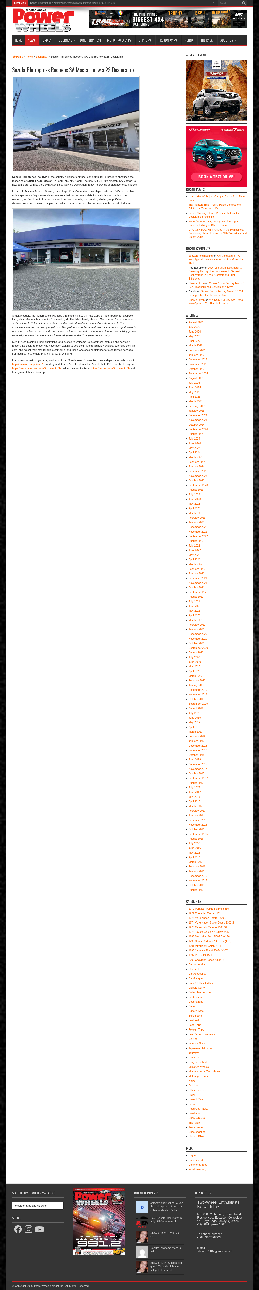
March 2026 (195, 345)
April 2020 (194, 671)
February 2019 (197, 736)
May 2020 (194, 666)
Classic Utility (197, 987)
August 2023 (196, 489)
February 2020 (197, 680)
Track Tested (196, 1127)
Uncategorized (197, 1131)
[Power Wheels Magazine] (43, 29)
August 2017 (196, 782)
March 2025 (195, 401)
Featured (194, 1020)
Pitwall (192, 1094)
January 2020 (196, 685)
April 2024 (194, 452)
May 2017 (194, 796)
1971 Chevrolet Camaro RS (205, 913)
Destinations (196, 1001)
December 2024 (198, 415)
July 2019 (194, 713)
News (31, 40)
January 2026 (196, 354)
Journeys (65, 40)
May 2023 (194, 503)
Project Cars (167, 40)
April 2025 (194, 396)
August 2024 (196, 433)
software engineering (201, 255)
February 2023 (197, 517)
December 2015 (198, 875)
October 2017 (196, 773)
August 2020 (196, 652)
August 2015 (196, 889)
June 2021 (195, 606)
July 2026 (194, 326)
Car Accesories (197, 973)
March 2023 (195, 513)
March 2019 (195, 731)
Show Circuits (197, 1117)
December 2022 (198, 526)
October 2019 (196, 699)
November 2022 (198, 531)
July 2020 (194, 657)
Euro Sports (196, 1015)
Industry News (197, 1043)
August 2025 (196, 378)
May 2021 (194, 610)
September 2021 (198, 592)
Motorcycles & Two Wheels (205, 1071)
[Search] (244, 3)
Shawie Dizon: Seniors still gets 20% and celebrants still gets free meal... (166, 1266)
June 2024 (195, 443)
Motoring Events (119, 40)
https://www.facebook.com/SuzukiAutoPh (36, 368)
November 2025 (198, 364)
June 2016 (195, 847)
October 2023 (196, 480)
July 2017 (194, 787)
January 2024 (196, 466)
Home (18, 40)
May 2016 (194, 852)
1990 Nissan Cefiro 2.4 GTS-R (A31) (210, 941)
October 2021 (196, 587)
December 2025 (198, 359)
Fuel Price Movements (202, 1034)
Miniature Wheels (199, 1066)
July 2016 (194, 843)
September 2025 (198, 373)
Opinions (145, 40)
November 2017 (198, 768)
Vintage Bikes (197, 1136)
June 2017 (195, 792)
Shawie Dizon (197, 283)
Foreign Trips (196, 1029)
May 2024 (194, 447)
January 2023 (196, 522)
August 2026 (196, 322)
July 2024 (194, 438)
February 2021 (197, 624)
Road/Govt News (198, 1108)
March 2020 (195, 675)
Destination (195, 997)
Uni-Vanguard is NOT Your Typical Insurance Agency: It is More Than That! (216, 259)
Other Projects (197, 1090)
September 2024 (198, 429)
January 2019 (196, 740)
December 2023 (198, 471)
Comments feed (198, 1164)
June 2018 (195, 759)
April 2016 (194, 857)
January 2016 (196, 871)
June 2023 (195, 499)
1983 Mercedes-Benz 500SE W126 (209, 936)
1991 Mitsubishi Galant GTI (205, 945)
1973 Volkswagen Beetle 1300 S (207, 917)
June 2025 (195, 387)
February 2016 (197, 866)
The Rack (207, 40)
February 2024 (197, 461)
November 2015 (198, 880)
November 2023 (198, 475)
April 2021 (194, 615)
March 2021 (195, 620)
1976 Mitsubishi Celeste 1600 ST (208, 927)
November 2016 (198, 824)
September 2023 (198, 485)
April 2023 (194, 508)
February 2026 (197, 350)
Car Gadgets (196, 978)
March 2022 (195, 564)
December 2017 (198, 764)
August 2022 (196, 540)
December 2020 (198, 633)
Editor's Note (196, 1011)
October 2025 (196, 368)
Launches (41, 56)
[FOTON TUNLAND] (168, 26)
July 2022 (194, 545)
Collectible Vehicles (200, 992)
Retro (189, 40)
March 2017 (195, 806)
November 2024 (198, 420)
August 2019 (196, 708)
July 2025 (194, 382)
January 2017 (196, 815)
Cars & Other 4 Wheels (202, 983)
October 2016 (196, 829)
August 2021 (196, 596)
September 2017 (198, 778)
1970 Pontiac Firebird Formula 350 (209, 908)
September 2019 (198, 703)
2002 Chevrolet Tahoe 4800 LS (207, 959)
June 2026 (195, 331)
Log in (192, 1155)
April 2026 (194, 340)
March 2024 (195, 457)
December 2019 (198, 689)
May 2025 (194, 392)
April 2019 (194, 727)
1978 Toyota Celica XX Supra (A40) (209, 931)
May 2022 (194, 554)
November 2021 (198, 582)
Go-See (193, 1038)
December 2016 (198, 820)
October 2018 (196, 754)
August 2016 (196, 838)
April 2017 (194, 801)
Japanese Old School (201, 1048)
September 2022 (198, 536)
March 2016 (195, 861)
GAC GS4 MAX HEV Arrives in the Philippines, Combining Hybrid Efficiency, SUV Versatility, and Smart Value (218, 233)
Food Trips (195, 1024)
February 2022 (197, 568)
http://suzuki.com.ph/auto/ (27, 364)
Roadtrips (194, 1113)
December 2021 (198, 578)
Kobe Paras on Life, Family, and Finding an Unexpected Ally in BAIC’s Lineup (72, 3)
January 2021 (196, 629)
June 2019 (195, 717)
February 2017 (197, 810)
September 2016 (198, 834)
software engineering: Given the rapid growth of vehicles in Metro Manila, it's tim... (166, 1206)
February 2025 (197, 406)
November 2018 (198, 750)
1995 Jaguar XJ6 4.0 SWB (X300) (208, 950)
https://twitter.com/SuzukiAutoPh (110, 368)
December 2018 (198, 745)
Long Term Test (90, 40)
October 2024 (196, 424)
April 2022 (194, 559)
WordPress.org (197, 1169)
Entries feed (196, 1160)
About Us (226, 40)
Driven (47, 40)
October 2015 (196, 885)
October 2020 (196, 643)
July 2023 (194, 494)
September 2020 (198, 647)
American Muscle (199, 964)
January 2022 (196, 573)
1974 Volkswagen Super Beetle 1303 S (211, 922)
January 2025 (196, 410)
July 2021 (194, 601)
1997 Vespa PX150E (201, 955)
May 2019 (194, 722)
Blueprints (194, 969)
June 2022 (195, 550)
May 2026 (194, 336)
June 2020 (195, 661)
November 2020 (198, 638)
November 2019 (198, 694)
